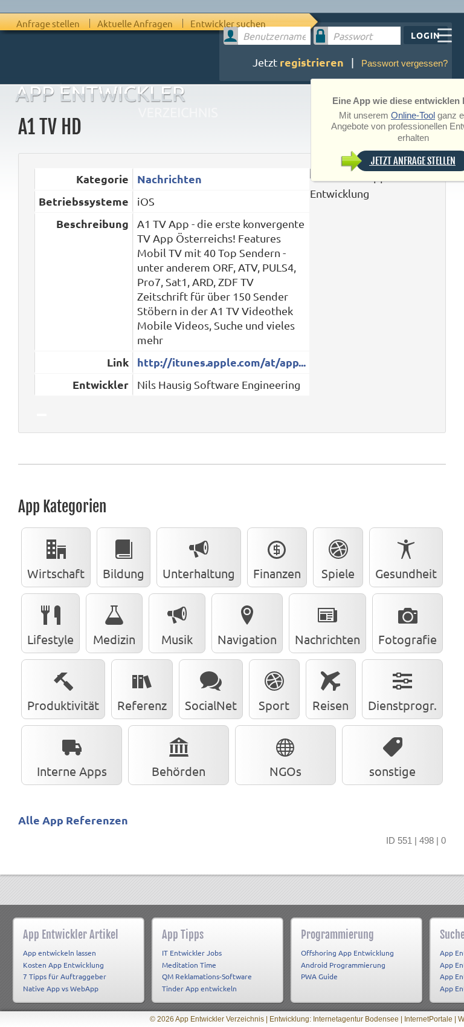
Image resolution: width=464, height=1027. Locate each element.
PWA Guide (319, 976)
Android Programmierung (343, 965)
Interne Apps (72, 770)
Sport (274, 704)
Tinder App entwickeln (199, 988)
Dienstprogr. (402, 704)
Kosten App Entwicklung (63, 965)
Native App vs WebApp (60, 988)
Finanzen (277, 573)
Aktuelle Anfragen (135, 23)
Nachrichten (169, 179)
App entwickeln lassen (59, 952)
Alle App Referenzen (73, 820)
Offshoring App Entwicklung (347, 952)
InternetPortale (428, 1019)
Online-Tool (413, 115)
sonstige (392, 770)
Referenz (142, 704)
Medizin (114, 639)
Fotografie (407, 639)
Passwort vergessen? (404, 63)
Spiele (338, 573)
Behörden (178, 770)
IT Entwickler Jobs (192, 952)
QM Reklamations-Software (207, 976)
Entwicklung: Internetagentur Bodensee (334, 1019)
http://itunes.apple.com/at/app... (221, 362)
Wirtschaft (56, 573)
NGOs (285, 770)
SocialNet (211, 704)
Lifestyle (50, 639)
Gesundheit (406, 573)
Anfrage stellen (48, 23)
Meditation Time (189, 965)
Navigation (247, 639)
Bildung (123, 573)
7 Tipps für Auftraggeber (64, 976)
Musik (177, 639)
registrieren (312, 62)
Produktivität (63, 704)
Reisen (330, 704)
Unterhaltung (199, 573)
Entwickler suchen (228, 23)
